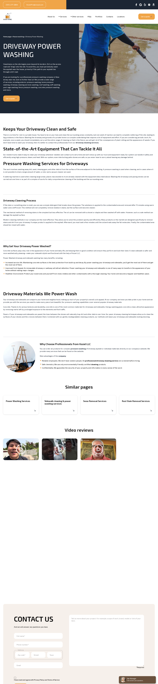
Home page (7, 36)
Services (63, 17)
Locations (121, 17)
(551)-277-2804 (12, 5)
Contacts (109, 17)
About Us (51, 17)
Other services (78, 17)
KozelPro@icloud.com (34, 5)
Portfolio (98, 17)
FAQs (89, 17)
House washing (18, 36)
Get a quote (145, 17)
